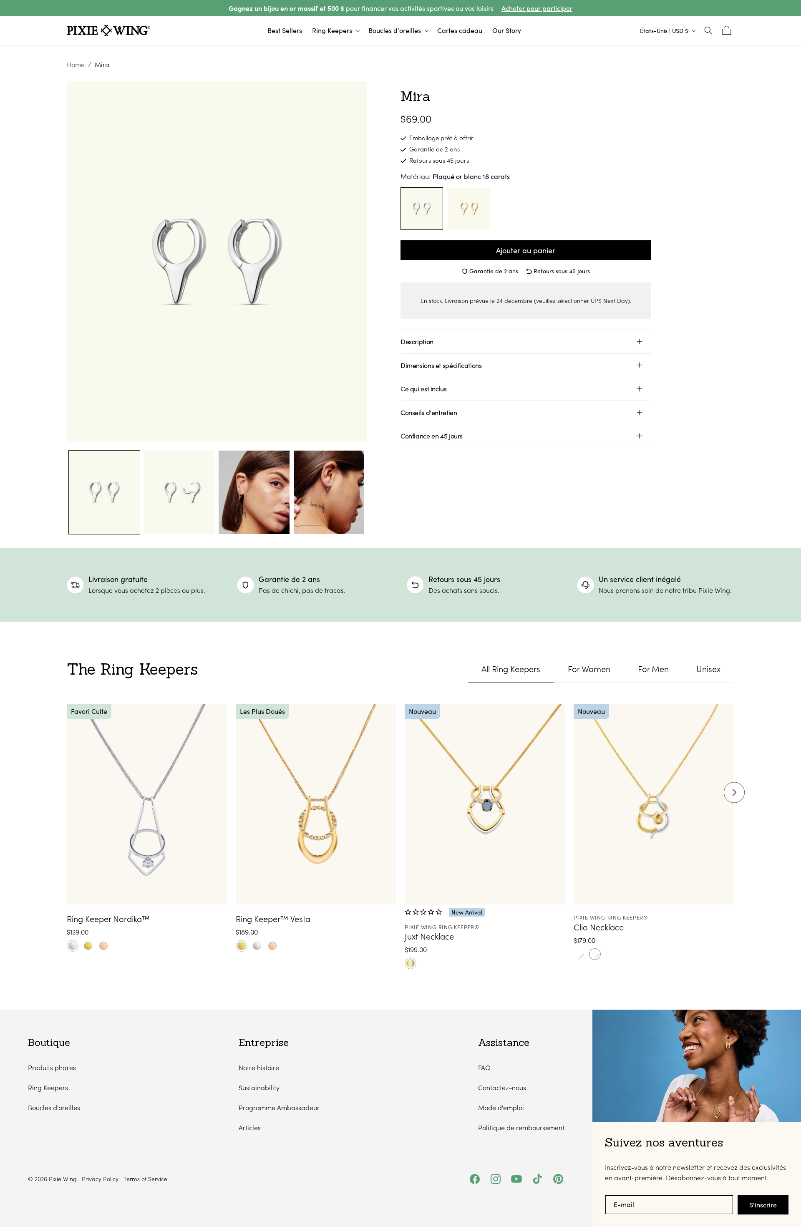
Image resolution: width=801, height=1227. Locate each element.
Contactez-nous (502, 1087)
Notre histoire (259, 1067)
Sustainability (259, 1087)
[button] (335, 30)
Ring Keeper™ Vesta (273, 918)
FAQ (484, 1067)
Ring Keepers (48, 1087)
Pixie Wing (63, 1179)
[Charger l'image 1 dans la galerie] (104, 492)
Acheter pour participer (536, 8)
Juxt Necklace (429, 936)
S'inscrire (763, 1204)
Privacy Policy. (100, 1179)
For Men (653, 668)
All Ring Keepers (510, 668)
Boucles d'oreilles (54, 1107)
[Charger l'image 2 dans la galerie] (179, 492)
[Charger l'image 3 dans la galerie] (254, 492)
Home (76, 64)
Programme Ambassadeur (279, 1107)
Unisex (708, 668)
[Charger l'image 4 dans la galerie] (329, 492)
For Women (589, 668)
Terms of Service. (146, 1179)
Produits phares (52, 1067)
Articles (250, 1127)
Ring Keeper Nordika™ (108, 918)
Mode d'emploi (501, 1107)
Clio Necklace (599, 927)
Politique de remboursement (521, 1127)
